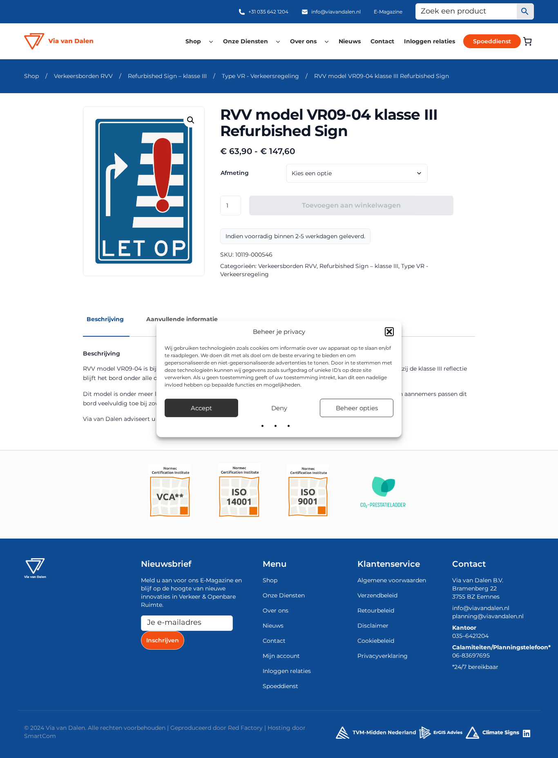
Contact (382, 41)
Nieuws (350, 41)
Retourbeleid (375, 610)
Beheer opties (357, 407)
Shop (193, 41)
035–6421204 (470, 635)
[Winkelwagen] (527, 41)
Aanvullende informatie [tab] (182, 319)
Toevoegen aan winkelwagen (351, 205)
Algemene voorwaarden (391, 580)
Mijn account (281, 656)
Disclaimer (372, 625)
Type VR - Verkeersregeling (260, 76)
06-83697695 (471, 655)
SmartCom (40, 736)
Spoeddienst (492, 41)
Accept (201, 407)
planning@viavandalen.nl (488, 616)
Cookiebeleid (375, 640)
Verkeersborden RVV (83, 76)
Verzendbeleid (377, 595)
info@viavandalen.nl (336, 12)
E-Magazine (388, 12)
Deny (279, 407)
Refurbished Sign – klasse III (167, 76)
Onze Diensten (245, 41)
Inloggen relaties (429, 41)
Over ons (303, 41)
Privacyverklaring (382, 656)
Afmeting (235, 173)
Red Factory (245, 727)
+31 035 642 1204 (268, 12)
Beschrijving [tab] (105, 319)
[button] (389, 332)
